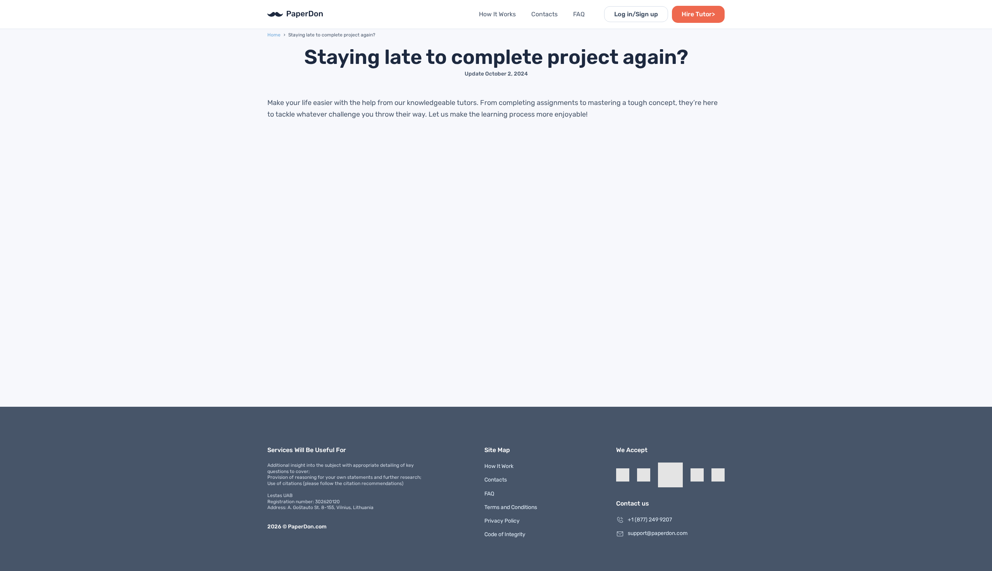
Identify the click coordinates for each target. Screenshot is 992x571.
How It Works (497, 14)
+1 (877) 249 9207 (650, 519)
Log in (636, 14)
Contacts (544, 14)
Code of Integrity (504, 534)
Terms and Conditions (510, 507)
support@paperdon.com (657, 533)
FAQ (579, 14)
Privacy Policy (502, 521)
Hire (698, 14)
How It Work (498, 466)
